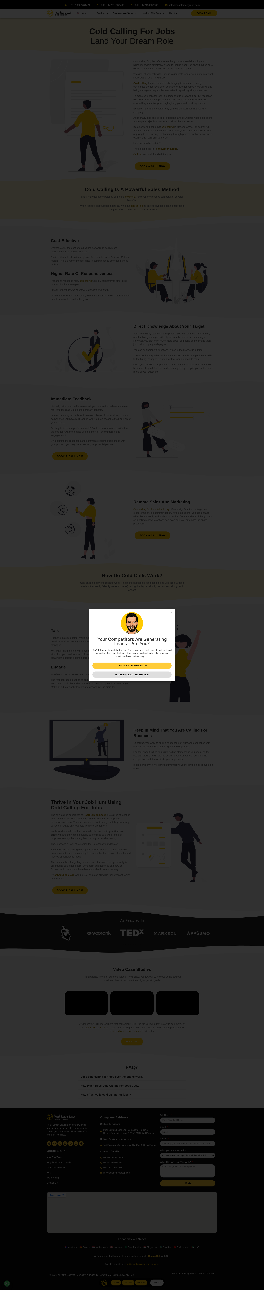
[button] (171, 612)
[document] (132, 645)
